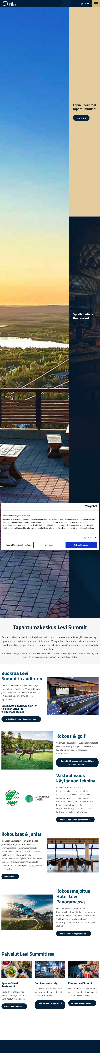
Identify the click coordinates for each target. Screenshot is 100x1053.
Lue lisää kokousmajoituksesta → (74, 933)
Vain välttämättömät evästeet (18, 545)
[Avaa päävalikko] (96, 3)
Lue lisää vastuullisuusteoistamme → (75, 819)
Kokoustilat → (10, 876)
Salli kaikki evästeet (82, 545)
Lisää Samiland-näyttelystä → (50, 1005)
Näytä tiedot (87, 537)
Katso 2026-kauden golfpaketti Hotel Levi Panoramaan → (77, 762)
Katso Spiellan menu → (14, 1006)
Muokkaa (48, 545)
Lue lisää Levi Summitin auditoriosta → (21, 719)
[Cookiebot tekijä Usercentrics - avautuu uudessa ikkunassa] (86, 507)
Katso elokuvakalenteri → (82, 1003)
